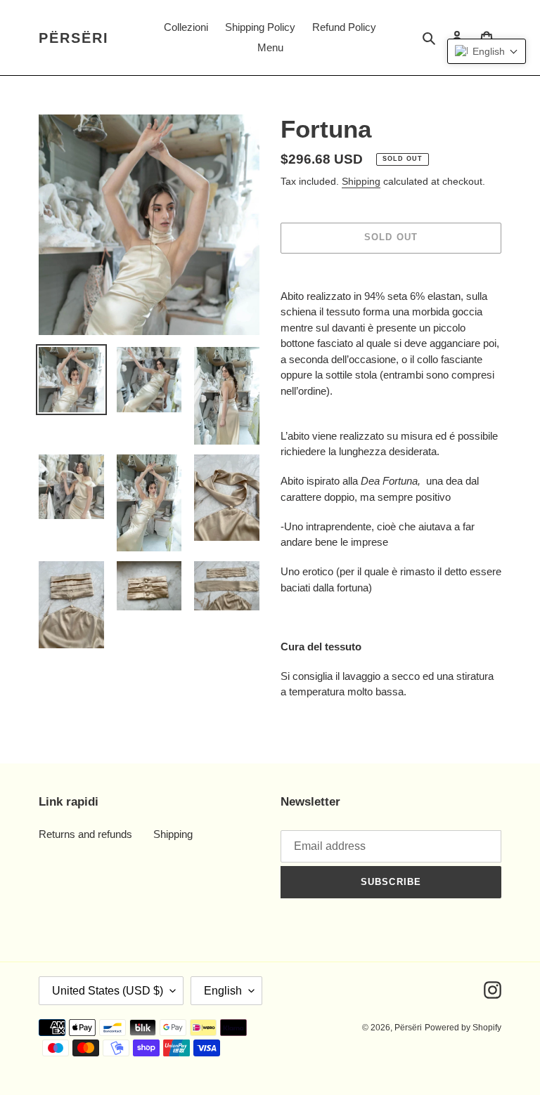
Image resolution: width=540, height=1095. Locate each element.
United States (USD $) (107, 991)
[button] (486, 51)
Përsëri (74, 38)
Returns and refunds (85, 834)
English (223, 991)
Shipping (361, 181)
